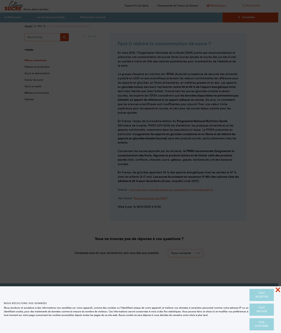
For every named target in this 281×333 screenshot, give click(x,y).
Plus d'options (261, 324)
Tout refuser (262, 309)
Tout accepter (261, 295)
